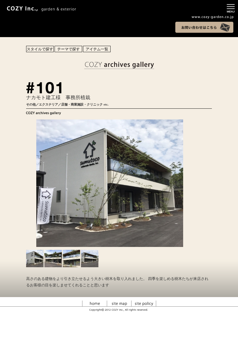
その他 (31, 104)
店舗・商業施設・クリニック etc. (85, 104)
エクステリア (48, 104)
